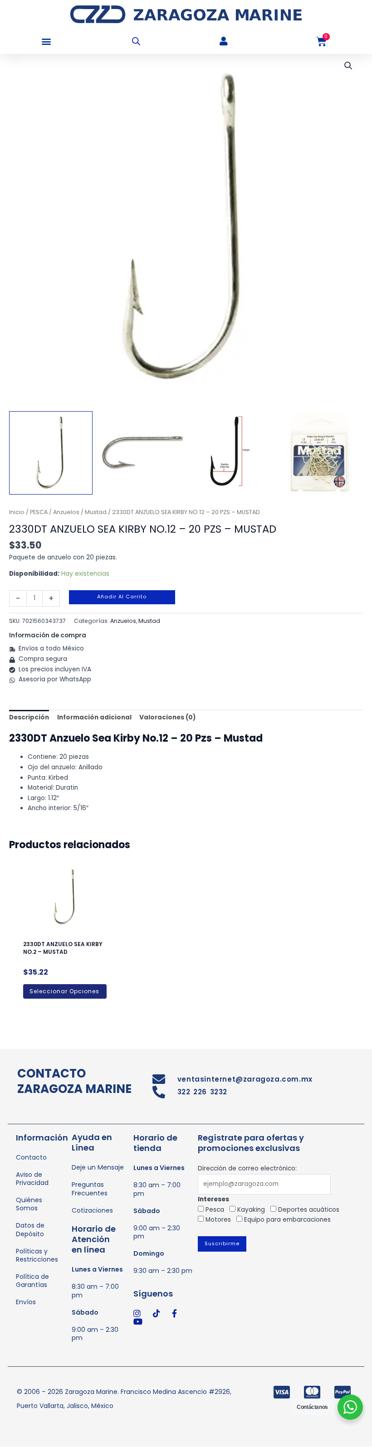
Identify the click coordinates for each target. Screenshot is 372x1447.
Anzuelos (66, 512)
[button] (46, 41)
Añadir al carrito (122, 596)
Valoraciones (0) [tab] (167, 717)
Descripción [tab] (29, 717)
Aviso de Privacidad (32, 1178)
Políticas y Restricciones (37, 1255)
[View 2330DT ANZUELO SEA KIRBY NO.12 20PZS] (141, 453)
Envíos (26, 1301)
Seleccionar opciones (64, 991)
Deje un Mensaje (98, 1167)
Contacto (31, 1157)
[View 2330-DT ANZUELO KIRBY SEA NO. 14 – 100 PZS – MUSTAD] (51, 453)
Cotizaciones (92, 1210)
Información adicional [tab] (94, 717)
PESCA (39, 512)
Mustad (96, 512)
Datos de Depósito (30, 1229)
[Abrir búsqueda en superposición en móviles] (136, 41)
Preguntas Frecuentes (90, 1188)
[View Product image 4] (321, 453)
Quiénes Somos (29, 1204)
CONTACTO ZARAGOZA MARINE (74, 1081)
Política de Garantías (32, 1280)
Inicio (16, 512)
